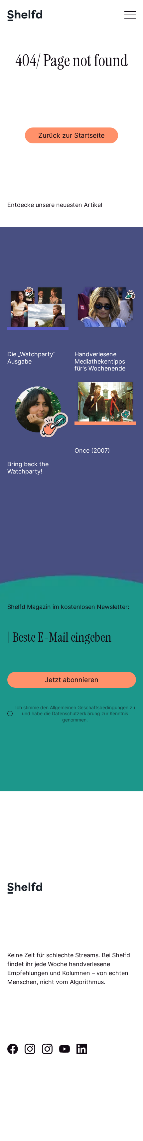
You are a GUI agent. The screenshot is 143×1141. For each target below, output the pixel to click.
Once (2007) (92, 450)
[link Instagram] (30, 1052)
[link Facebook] (12, 1052)
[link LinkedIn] (81, 1052)
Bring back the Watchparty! (28, 468)
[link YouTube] (64, 1052)
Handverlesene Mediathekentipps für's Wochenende (99, 361)
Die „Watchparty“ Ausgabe (31, 358)
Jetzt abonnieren (71, 680)
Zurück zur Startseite (71, 135)
